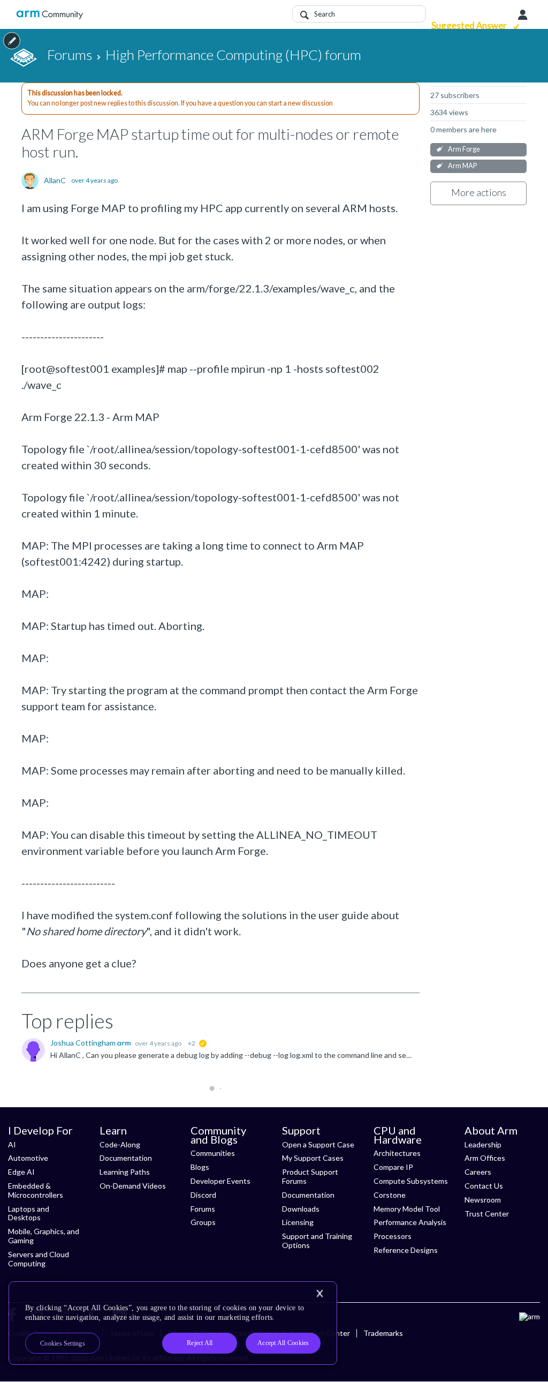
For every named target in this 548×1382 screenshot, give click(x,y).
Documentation (126, 1157)
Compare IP (393, 1166)
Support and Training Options (317, 1240)
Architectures (397, 1153)
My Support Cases (313, 1157)
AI (12, 1144)
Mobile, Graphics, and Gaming (43, 1236)
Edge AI (21, 1171)
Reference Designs (406, 1250)
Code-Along (120, 1144)
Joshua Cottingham (83, 1042)
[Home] (49, 14)
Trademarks (383, 1333)
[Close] (319, 1293)
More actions (478, 192)
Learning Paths (125, 1171)
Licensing (298, 1222)
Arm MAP (462, 166)
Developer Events (220, 1180)
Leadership (483, 1144)
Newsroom (483, 1199)
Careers (478, 1171)
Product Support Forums (310, 1176)
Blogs (200, 1166)
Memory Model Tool (407, 1208)
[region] (173, 1323)
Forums (203, 1208)
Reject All (199, 1343)
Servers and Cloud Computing (38, 1259)
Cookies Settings (62, 1343)
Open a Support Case (318, 1144)
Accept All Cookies (283, 1343)
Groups (203, 1222)
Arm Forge (464, 149)
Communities (213, 1153)
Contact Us (484, 1185)
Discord (203, 1194)
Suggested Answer (469, 25)
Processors (393, 1236)
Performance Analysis (410, 1222)
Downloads (300, 1208)
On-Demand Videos (133, 1185)
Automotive (28, 1157)
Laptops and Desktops (28, 1213)
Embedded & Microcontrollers (35, 1190)
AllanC (55, 180)
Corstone (390, 1194)
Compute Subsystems (411, 1180)
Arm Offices (485, 1157)
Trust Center (487, 1213)
